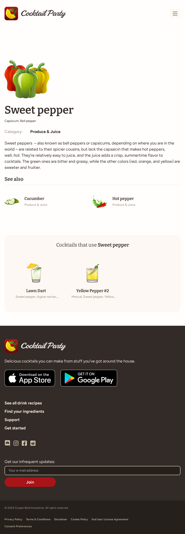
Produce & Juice (45, 131)
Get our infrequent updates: (30, 462)
